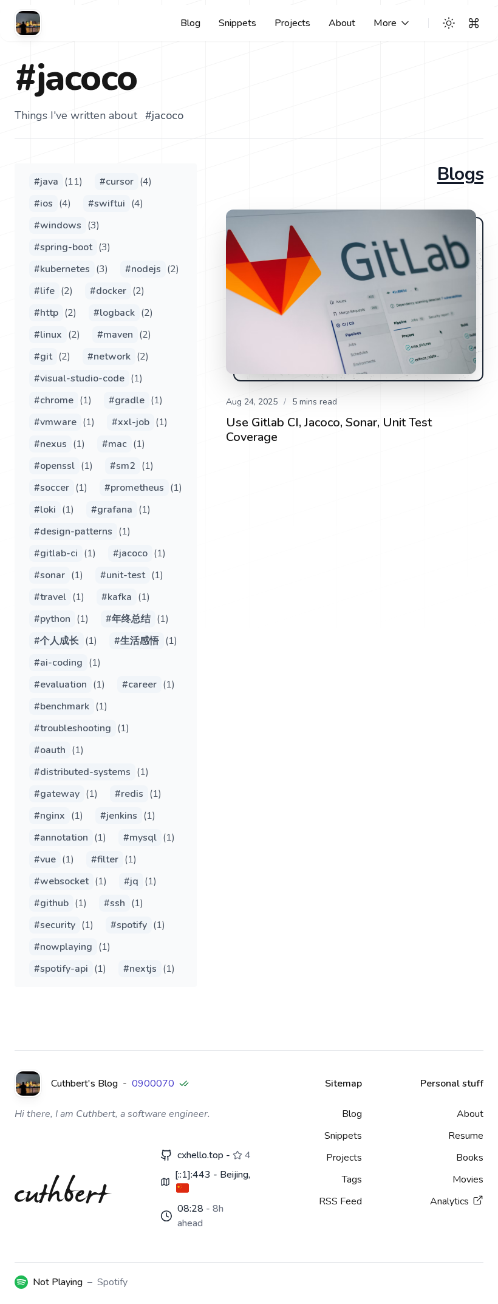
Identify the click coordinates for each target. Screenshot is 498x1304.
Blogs (460, 174)
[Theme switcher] (448, 23)
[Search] (473, 23)
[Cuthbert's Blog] (28, 23)
